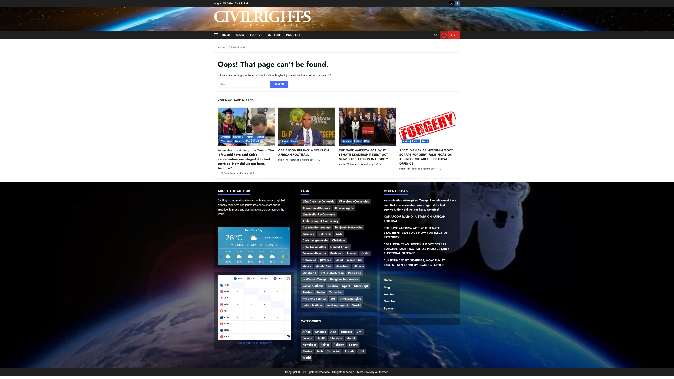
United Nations (312, 305)
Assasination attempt (316, 227)
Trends (238, 141)
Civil (359, 332)
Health (365, 253)
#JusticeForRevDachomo (318, 214)
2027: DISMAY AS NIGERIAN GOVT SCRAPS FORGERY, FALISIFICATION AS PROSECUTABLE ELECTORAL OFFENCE (426, 157)
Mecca (306, 266)
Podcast (293, 35)
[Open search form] (435, 34)
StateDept (361, 286)
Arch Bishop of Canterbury (320, 221)
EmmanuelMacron (314, 253)
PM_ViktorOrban (332, 273)
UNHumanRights (350, 299)
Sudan (320, 292)
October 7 (309, 273)
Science (333, 286)
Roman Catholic (312, 286)
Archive (255, 35)
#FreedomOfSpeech (316, 208)
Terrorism (226, 141)
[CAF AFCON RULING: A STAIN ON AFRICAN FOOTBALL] (306, 127)
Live (454, 35)
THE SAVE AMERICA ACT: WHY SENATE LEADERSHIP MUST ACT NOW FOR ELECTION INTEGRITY (363, 154)
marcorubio (354, 260)
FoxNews (336, 253)
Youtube (274, 35)
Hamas (351, 253)
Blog (240, 35)
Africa (285, 141)
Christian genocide (315, 240)
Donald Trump (339, 247)
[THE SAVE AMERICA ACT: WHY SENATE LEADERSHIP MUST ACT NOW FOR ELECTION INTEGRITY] (367, 127)
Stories (260, 137)
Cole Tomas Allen (314, 247)
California (324, 234)
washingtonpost (337, 305)
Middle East (323, 266)
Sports (294, 141)
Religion (339, 345)
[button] (216, 34)
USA (247, 141)
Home (226, 35)
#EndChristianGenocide (318, 202)
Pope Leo (354, 273)
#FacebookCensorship (354, 202)
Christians (338, 240)
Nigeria (359, 266)
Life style (336, 338)
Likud (339, 260)
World (256, 141)
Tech (319, 351)
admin (281, 160)
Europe (307, 338)
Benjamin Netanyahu (348, 227)
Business (308, 234)
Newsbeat (238, 137)
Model (350, 338)
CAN (339, 234)
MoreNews (364, 372)
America (225, 137)
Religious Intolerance (344, 279)
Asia (333, 332)
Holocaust (309, 260)
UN (333, 299)
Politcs (250, 137)
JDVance (325, 260)
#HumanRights (344, 208)
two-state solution (314, 299)
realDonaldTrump (314, 279)
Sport (346, 286)
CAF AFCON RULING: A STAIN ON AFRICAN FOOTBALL (303, 152)
